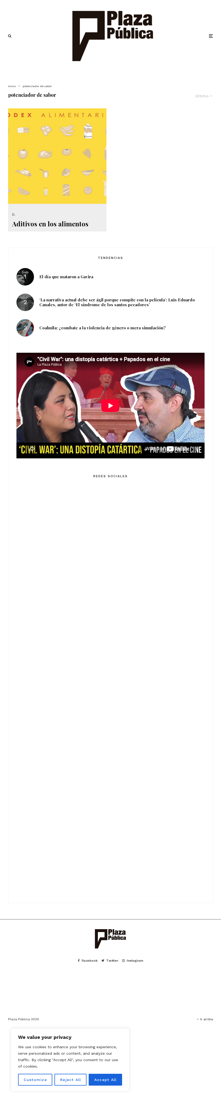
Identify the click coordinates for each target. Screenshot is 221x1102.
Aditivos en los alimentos (50, 224)
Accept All (105, 1080)
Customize (35, 1080)
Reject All (70, 1080)
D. (13, 214)
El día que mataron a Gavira (66, 276)
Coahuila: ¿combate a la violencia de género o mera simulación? (102, 327)
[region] (70, 1059)
